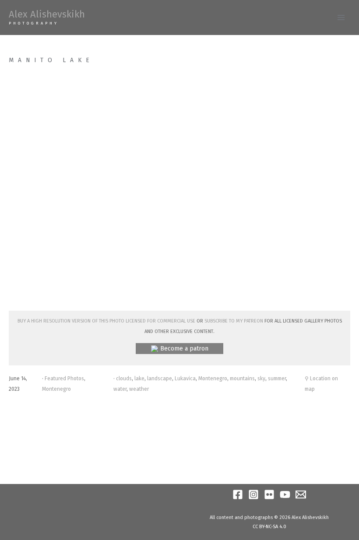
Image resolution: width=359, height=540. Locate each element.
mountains (242, 378)
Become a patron (184, 348)
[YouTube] (285, 494)
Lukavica (185, 378)
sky (261, 378)
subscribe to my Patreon (233, 320)
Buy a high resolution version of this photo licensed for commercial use (106, 320)
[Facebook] (237, 494)
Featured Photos (64, 378)
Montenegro (56, 389)
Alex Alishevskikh (47, 14)
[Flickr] (269, 494)
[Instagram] (253, 494)
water (120, 389)
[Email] (301, 494)
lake (139, 378)
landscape (159, 378)
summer (277, 378)
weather (139, 389)
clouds (124, 378)
